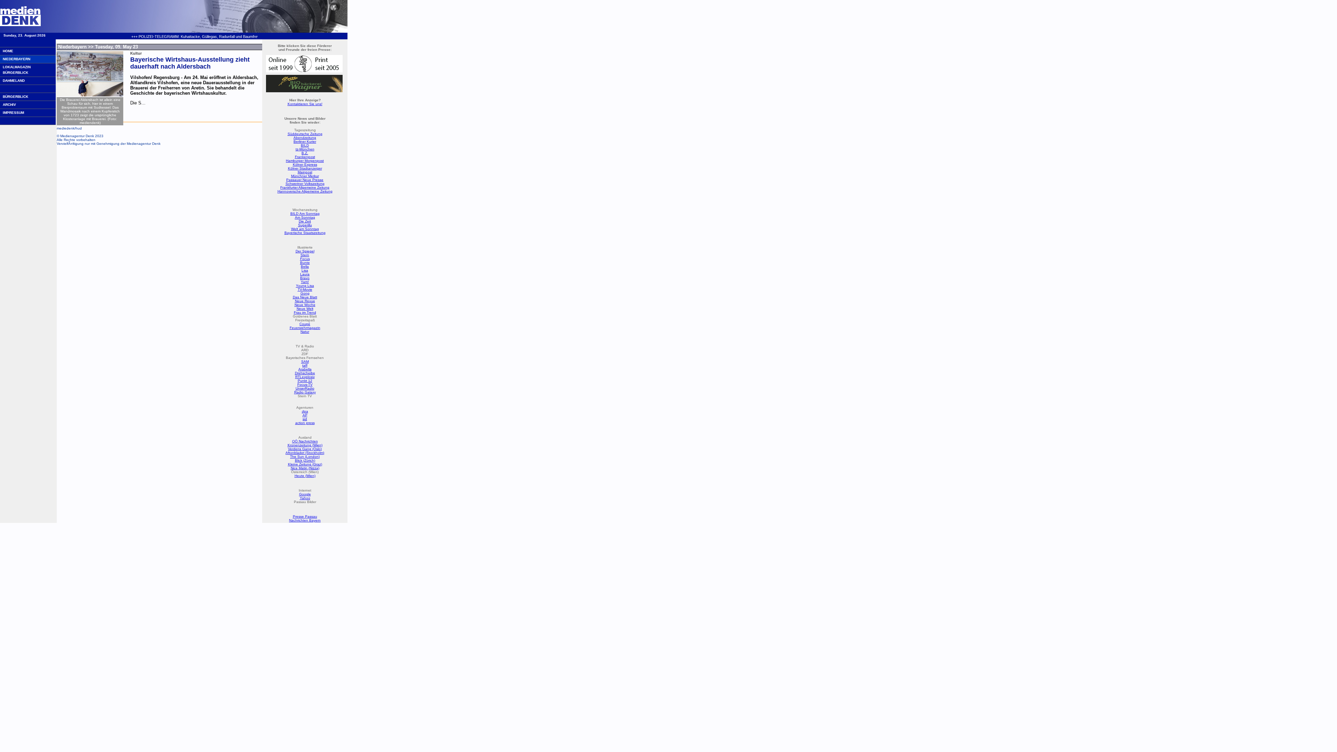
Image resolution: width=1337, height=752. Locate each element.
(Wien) (309, 476)
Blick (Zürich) (305, 460)
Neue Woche (305, 305)
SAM (305, 361)
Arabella (305, 369)
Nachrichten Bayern (305, 520)
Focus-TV (305, 384)
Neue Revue (305, 301)
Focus (305, 259)
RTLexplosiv (305, 377)
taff (304, 365)
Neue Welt (305, 309)
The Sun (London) (305, 457)
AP (305, 415)
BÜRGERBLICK (15, 97)
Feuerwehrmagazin (305, 328)
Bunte (305, 263)
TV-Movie (305, 289)
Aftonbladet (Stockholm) (305, 453)
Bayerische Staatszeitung (305, 233)
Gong (305, 293)
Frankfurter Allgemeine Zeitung (304, 187)
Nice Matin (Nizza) (305, 468)
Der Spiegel (305, 251)
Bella (305, 266)
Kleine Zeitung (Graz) (305, 464)
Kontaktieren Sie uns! (305, 104)
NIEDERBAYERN (16, 59)
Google (305, 494)
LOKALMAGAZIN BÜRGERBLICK (17, 70)
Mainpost (305, 172)
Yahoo (305, 498)
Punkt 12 (305, 381)
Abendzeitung (305, 138)
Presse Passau (305, 516)
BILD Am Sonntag (305, 214)
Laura (305, 274)
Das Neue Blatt (305, 297)
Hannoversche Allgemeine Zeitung (305, 191)
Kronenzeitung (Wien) (305, 445)
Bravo (305, 278)
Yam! (305, 282)
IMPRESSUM (13, 113)
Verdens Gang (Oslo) (305, 449)
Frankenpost (305, 157)
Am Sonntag (305, 217)
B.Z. (305, 153)
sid (305, 419)
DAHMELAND (14, 81)
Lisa (305, 270)
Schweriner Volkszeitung (305, 184)
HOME (8, 51)
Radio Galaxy (305, 392)
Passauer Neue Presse (304, 180)
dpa (305, 411)
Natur (304, 332)
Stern (304, 255)
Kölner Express (305, 164)
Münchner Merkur (305, 176)
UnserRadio (305, 388)
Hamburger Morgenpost (305, 161)
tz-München (305, 149)
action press (305, 423)
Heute (299, 476)
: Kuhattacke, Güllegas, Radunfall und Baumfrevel (184, 36)
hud (79, 128)
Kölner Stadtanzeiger (305, 168)
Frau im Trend (305, 312)
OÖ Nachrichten (305, 441)
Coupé (304, 324)
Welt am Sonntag (305, 229)
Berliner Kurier (305, 141)
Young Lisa (305, 286)
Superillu (305, 225)
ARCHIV (9, 105)
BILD (305, 145)
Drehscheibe (305, 373)
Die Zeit (305, 221)
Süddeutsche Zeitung (305, 134)
